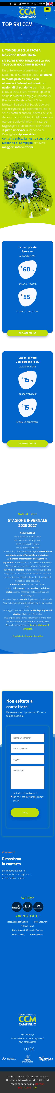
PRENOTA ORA (27, 3)
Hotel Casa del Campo (17, 922)
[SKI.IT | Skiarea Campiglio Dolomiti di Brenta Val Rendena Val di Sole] (27, 1058)
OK (35, 1087)
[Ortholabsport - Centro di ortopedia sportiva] (38, 906)
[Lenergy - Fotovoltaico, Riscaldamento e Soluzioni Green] (17, 906)
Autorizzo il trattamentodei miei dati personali (28, 797)
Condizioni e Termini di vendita (28, 636)
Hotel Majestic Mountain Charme (27, 930)
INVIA (25, 812)
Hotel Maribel (18, 934)
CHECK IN (40, 3)
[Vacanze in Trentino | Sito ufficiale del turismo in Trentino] (46, 1058)
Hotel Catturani (40, 922)
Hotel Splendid (36, 934)
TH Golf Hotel (27, 926)
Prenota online (27, 333)
